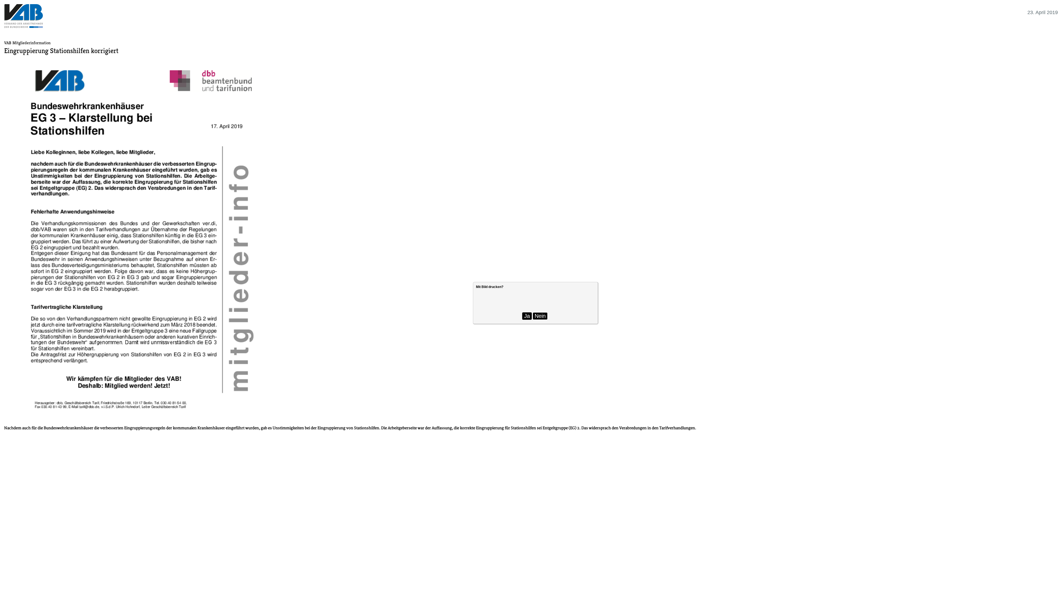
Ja (527, 316)
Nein (540, 316)
